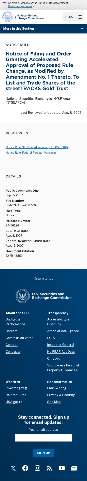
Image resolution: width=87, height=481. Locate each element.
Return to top (43, 278)
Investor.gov (15, 388)
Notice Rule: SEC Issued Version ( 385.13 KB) (37, 147)
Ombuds (53, 358)
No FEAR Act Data (61, 352)
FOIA (51, 338)
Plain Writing (56, 388)
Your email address (43, 430)
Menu (69, 16)
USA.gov (12, 402)
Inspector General (60, 345)
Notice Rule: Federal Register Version (30, 152)
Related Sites (16, 395)
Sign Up (43, 453)
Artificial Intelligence (63, 331)
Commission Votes (19, 338)
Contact (12, 345)
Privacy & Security (61, 395)
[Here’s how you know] (43, 5)
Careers (11, 331)
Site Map (54, 402)
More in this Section (18, 28)
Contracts (13, 352)
